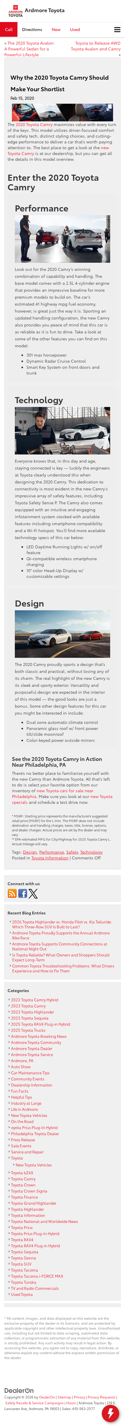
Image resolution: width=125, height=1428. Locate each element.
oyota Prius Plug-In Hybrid (34, 1127)
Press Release (23, 1139)
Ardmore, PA (22, 1060)
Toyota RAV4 (22, 1239)
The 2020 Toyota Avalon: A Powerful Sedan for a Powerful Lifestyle (29, 48)
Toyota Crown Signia (29, 1190)
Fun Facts (19, 1090)
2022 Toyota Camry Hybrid (34, 999)
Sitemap (64, 1396)
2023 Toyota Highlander (32, 1011)
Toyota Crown (23, 1184)
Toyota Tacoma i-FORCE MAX (37, 1276)
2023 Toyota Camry (28, 1005)
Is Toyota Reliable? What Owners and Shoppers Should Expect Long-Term (60, 957)
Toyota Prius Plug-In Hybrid (35, 1233)
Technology (91, 852)
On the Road (22, 1121)
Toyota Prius (22, 1227)
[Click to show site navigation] (117, 29)
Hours (71, 1402)
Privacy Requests (101, 1396)
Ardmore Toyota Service (32, 1054)
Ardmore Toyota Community (36, 1042)
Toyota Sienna (23, 1257)
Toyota (17, 1157)
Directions (32, 29)
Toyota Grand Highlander (33, 1203)
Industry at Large (26, 1103)
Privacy (79, 1396)
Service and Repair (27, 1151)
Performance (51, 852)
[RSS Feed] (12, 893)
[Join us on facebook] (22, 893)
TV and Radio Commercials (35, 1288)
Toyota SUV (21, 1263)
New (56, 29)
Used (75, 29)
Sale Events (21, 1145)
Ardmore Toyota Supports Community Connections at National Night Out (59, 946)
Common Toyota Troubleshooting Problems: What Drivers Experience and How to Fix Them (63, 968)
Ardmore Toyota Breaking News (39, 1036)
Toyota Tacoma (24, 1269)
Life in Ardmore (24, 1109)
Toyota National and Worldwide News (44, 1221)
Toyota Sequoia (24, 1251)
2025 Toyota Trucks (28, 1030)
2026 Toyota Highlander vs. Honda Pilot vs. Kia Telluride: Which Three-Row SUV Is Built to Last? (62, 924)
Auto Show (21, 1066)
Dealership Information (31, 1084)
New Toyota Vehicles (29, 1115)
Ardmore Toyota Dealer (31, 1048)
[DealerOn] (19, 1390)
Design (30, 852)
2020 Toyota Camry (34, 124)
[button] (8, 29)
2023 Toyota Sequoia (30, 1017)
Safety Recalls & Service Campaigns (34, 1402)
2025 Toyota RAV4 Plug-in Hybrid (40, 1024)
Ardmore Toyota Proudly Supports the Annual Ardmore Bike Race (61, 935)
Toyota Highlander (27, 1209)
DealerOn (47, 1396)
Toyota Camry (23, 1178)
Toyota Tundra (23, 1282)
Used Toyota (22, 1294)
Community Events (27, 1078)
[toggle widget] (110, 1413)
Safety (72, 852)
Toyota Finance (24, 1196)
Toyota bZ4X (22, 1172)
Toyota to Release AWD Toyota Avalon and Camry (96, 46)
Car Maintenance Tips (30, 1072)
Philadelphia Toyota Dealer (35, 1133)
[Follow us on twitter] (33, 893)
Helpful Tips (21, 1097)
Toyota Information (50, 858)
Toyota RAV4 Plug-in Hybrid (35, 1245)
